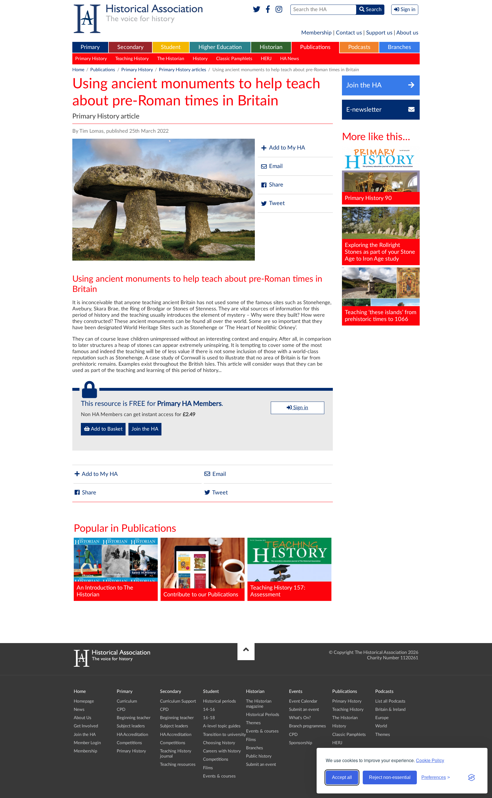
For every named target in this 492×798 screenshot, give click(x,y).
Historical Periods (262, 715)
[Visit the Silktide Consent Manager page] (471, 777)
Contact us (349, 33)
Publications (315, 47)
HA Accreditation (132, 734)
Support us (379, 33)
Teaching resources (178, 764)
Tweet (277, 203)
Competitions (129, 743)
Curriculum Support (178, 701)
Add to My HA (287, 148)
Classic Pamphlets (234, 58)
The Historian (170, 58)
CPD (121, 709)
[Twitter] (256, 9)
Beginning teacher (133, 718)
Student (171, 47)
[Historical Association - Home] (112, 665)
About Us (82, 718)
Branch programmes (307, 726)
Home (78, 69)
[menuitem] (90, 47)
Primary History (91, 58)
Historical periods (219, 701)
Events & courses (219, 776)
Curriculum (127, 701)
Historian (271, 47)
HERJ (266, 58)
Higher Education (220, 47)
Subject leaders (131, 726)
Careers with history (222, 751)
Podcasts (359, 47)
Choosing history (219, 743)
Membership (316, 33)
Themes (253, 723)
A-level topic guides (222, 726)
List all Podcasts (390, 701)
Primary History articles (182, 69)
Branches (399, 47)
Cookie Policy (430, 760)
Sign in (300, 407)
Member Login (87, 743)
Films (208, 768)
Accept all (342, 777)
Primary (90, 47)
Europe (382, 718)
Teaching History (132, 58)
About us (407, 33)
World (381, 726)
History (200, 58)
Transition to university (224, 734)
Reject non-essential (390, 777)
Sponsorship (300, 743)
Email (276, 166)
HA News (289, 58)
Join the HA (145, 429)
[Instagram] (279, 9)
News (79, 709)
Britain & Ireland (390, 709)
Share (276, 185)
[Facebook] (267, 9)
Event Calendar (303, 701)
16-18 (209, 718)
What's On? (300, 718)
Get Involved (86, 726)
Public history (259, 756)
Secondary (130, 47)
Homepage (84, 701)
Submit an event (261, 764)
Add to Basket (106, 429)
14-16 (209, 709)
